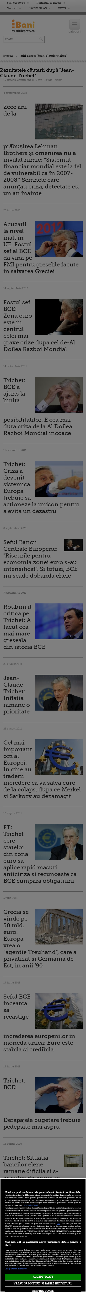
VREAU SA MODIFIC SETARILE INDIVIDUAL (43, 1283)
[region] (43, 1235)
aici (58, 1224)
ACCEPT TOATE (43, 1276)
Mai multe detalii (31, 1205)
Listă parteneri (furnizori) (16, 1269)
